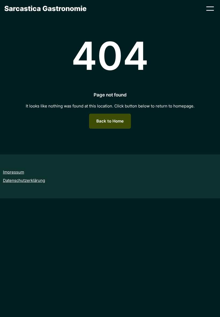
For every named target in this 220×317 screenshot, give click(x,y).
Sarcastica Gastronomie (45, 8)
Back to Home (110, 121)
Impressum (13, 172)
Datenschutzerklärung (24, 180)
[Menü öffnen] (210, 8)
